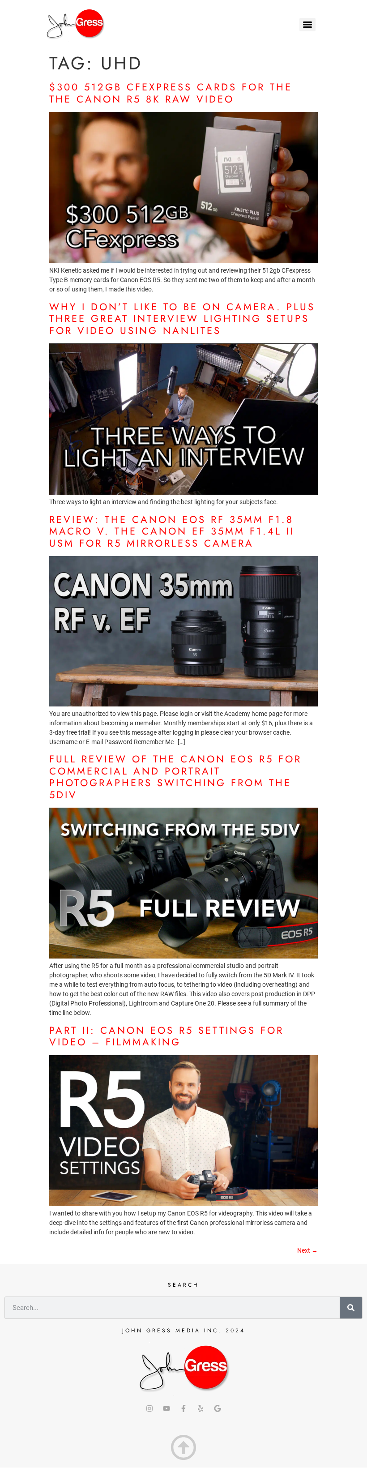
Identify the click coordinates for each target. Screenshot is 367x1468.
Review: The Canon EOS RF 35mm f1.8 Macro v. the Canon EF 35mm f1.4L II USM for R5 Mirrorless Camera (171, 531)
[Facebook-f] (183, 1408)
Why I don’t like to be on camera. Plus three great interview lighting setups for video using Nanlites (182, 319)
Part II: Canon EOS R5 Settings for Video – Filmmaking (166, 1036)
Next (307, 1250)
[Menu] (307, 24)
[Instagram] (149, 1408)
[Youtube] (166, 1408)
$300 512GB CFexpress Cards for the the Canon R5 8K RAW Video (170, 93)
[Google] (217, 1408)
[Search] (351, 1307)
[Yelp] (200, 1408)
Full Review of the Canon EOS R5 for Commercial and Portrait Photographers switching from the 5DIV (175, 776)
